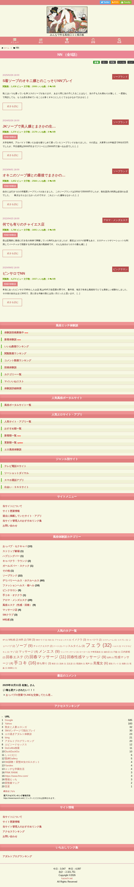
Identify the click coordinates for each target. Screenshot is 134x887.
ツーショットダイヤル (16, 473)
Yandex (9, 765)
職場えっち (11, 779)
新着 (96, 62)
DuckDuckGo (12, 751)
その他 (6, 570)
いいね (121, 62)
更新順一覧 (13, 442)
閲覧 (112, 62)
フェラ (98, 645)
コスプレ (122, 640)
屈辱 (110, 657)
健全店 (108, 652)
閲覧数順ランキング (15, 353)
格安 (55, 664)
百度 (7, 786)
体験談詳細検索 (12, 388)
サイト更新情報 (11, 511)
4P (5, 640)
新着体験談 (12, 339)
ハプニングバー (11, 556)
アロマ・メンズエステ (15, 600)
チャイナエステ (43, 646)
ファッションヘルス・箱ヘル (18, 585)
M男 (23, 639)
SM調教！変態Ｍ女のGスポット (22, 762)
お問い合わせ (10, 525)
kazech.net (67, 878)
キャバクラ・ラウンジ (15, 560)
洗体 (62, 664)
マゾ (14, 651)
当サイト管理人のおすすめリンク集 (22, 520)
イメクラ (79, 639)
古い (104, 62)
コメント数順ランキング (17, 360)
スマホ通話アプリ (14, 480)
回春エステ (17, 657)
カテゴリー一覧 (12, 374)
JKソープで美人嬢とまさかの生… (29, 126)
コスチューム (109, 640)
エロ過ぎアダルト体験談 (18, 734)
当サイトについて (12, 506)
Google (9, 720)
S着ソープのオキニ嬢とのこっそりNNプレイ (38, 81)
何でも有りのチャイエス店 (23, 224)
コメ (131, 62)
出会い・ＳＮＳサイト (16, 487)
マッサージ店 (10, 609)
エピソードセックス (16, 744)
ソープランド (10, 575)
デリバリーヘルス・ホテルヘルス (21, 580)
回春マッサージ (47, 657)
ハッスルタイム (74, 645)
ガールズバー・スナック (16, 565)
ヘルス (116, 646)
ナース (57, 646)
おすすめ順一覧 (12, 428)
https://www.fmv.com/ (16, 776)
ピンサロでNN (14, 273)
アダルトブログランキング (19, 741)
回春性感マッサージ (86, 657)
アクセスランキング (14, 831)
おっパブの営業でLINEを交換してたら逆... (29, 694)
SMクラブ (8, 614)
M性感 (6, 619)
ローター (84, 652)
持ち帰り (44, 663)
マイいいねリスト (14, 381)
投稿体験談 (10, 367)
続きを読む (12, 106)
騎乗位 (12, 668)
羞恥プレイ (115, 664)
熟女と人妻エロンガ (16, 727)
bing (7, 737)
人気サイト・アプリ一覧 (17, 421)
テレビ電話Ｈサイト (15, 466)
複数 (125, 664)
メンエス (49, 651)
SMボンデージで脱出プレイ (20, 730)
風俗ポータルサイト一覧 (17, 405)
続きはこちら (9, 791)
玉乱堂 (71, 664)
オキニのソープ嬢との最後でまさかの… (34, 175)
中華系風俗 (97, 652)
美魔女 (100, 663)
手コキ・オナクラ (12, 595)
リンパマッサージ (69, 652)
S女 (51, 640)
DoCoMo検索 (12, 748)
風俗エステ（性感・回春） (17, 605)
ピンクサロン (10, 590)
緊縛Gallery (11, 758)
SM (31, 639)
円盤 (116, 652)
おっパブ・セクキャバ (15, 546)
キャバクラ (94, 639)
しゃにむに (11, 755)
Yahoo (8, 723)
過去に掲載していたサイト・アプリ (22, 515)
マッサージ (28, 651)
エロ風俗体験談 (12, 449)
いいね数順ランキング (16, 346)
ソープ (24, 646)
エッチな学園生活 (14, 769)
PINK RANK (11, 772)
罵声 (89, 664)
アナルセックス (63, 640)
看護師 (80, 664)
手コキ (25, 662)
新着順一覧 (12, 435)
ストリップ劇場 (11, 551)
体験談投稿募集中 (16, 332)
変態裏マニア (12, 782)
